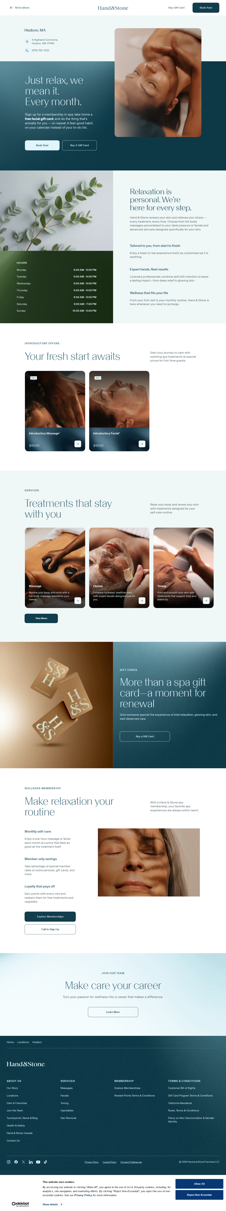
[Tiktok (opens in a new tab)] (45, 1162)
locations (23, 1042)
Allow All (199, 1183)
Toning (64, 1103)
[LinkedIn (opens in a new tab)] (31, 1162)
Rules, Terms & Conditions (183, 1110)
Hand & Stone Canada (19, 1133)
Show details (50, 1204)
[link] (55, 411)
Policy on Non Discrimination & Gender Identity (191, 1119)
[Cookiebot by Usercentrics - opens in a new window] (20, 1204)
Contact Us (13, 1140)
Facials (65, 1095)
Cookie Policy (109, 1162)
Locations (12, 1095)
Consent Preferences (131, 1162)
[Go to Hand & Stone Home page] (113, 8)
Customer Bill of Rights (181, 1088)
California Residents (180, 1103)
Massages (67, 1088)
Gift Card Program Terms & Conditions (190, 1095)
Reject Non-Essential (199, 1194)
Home (10, 1042)
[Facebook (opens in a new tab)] (16, 1162)
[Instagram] (9, 1162)
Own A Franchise (17, 1103)
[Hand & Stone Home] (26, 1064)
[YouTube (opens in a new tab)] (38, 1162)
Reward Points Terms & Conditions (134, 1095)
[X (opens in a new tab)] (23, 1162)
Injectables (67, 1110)
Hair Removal (68, 1118)
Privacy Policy (92, 1162)
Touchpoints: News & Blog (22, 1118)
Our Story (12, 1088)
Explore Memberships (127, 1088)
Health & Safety (16, 1125)
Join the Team (15, 1110)
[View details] (77, 444)
